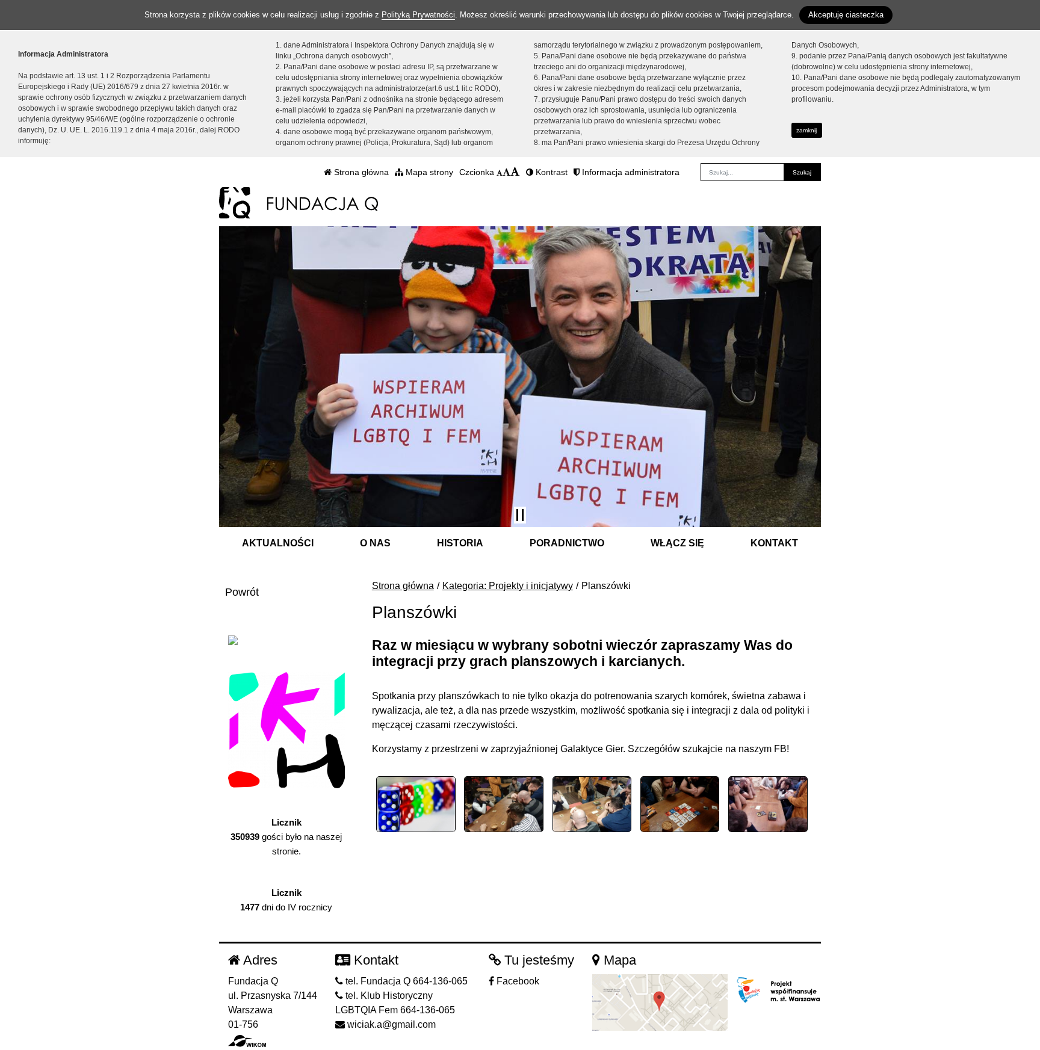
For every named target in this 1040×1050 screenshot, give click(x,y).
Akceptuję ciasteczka (846, 14)
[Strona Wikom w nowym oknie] (247, 1041)
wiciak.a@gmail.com (390, 1024)
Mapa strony (428, 172)
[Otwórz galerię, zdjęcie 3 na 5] (592, 804)
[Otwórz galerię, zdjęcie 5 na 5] (768, 804)
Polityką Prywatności (418, 14)
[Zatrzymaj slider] (520, 515)
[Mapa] (660, 1002)
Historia (460, 543)
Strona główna (360, 172)
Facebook (516, 981)
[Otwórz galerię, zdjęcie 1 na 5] (416, 804)
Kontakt (774, 543)
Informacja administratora (629, 172)
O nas (375, 543)
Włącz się (677, 543)
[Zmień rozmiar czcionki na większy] (506, 172)
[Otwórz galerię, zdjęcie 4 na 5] (680, 804)
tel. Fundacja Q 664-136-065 (405, 981)
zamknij (806, 130)
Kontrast (550, 172)
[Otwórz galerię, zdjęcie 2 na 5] (504, 804)
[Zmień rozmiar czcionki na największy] (515, 172)
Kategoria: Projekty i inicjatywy (507, 586)
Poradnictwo (567, 543)
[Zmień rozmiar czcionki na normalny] (500, 172)
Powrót (242, 592)
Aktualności (278, 543)
